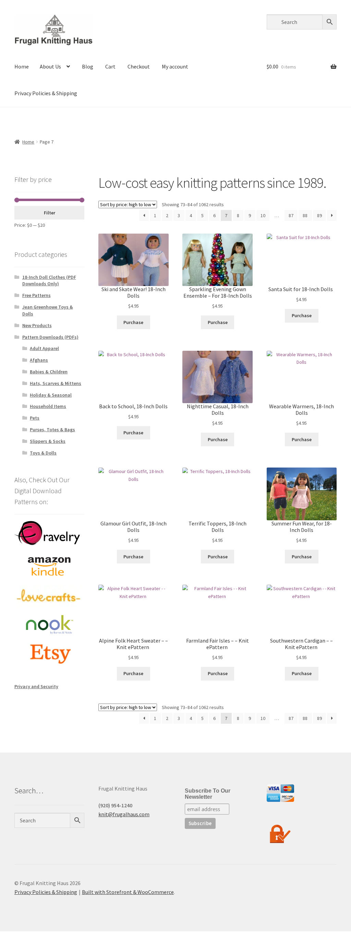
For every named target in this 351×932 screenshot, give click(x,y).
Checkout (139, 66)
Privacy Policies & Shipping (45, 93)
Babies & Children (49, 372)
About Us (50, 66)
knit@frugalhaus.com (123, 814)
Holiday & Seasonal (51, 395)
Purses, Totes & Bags (52, 429)
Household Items (48, 406)
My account (175, 66)
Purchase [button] (133, 322)
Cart (110, 66)
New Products (37, 325)
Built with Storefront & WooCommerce (128, 891)
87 (291, 215)
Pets (34, 418)
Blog (87, 66)
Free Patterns (36, 295)
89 (319, 215)
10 (263, 215)
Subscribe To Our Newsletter (207, 794)
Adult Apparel (44, 348)
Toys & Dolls (43, 453)
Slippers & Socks (47, 441)
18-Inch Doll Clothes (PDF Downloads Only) (49, 280)
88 (305, 215)
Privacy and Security (36, 686)
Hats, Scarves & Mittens (55, 383)
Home (21, 66)
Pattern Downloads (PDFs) (50, 337)
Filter (49, 213)
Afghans (39, 360)
